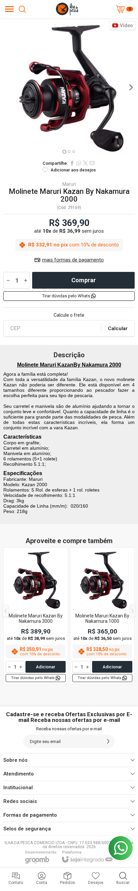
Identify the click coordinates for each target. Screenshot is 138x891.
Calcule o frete (69, 315)
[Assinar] (108, 741)
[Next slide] (130, 87)
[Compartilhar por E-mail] (92, 163)
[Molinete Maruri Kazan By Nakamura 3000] (36, 616)
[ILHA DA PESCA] (67, 9)
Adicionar (45, 666)
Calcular (118, 328)
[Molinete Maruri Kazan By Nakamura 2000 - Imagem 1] (69, 87)
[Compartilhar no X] (85, 163)
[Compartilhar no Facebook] (72, 163)
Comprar (83, 280)
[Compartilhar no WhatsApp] (78, 163)
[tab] (64, 151)
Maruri (69, 184)
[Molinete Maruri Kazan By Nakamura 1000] (102, 616)
